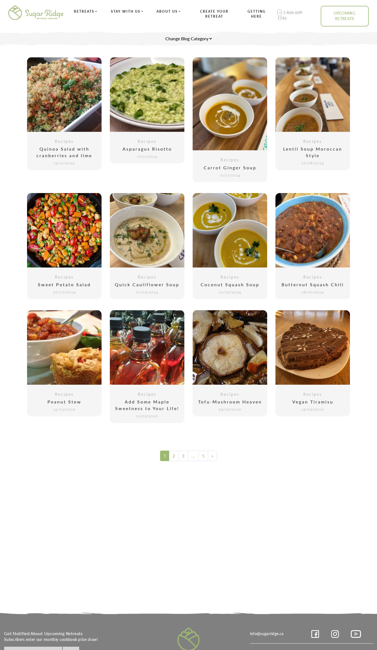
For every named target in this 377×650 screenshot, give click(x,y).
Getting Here (257, 14)
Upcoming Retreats (344, 15)
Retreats (84, 11)
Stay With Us (125, 11)
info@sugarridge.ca (267, 633)
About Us (167, 11)
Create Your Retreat (214, 14)
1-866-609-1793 (290, 15)
